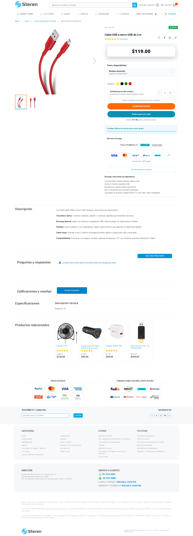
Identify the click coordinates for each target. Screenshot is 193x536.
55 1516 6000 (108, 474)
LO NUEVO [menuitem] (123, 13)
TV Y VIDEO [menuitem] (48, 13)
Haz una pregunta (154, 255)
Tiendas (101, 445)
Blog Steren (103, 457)
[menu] (96, 14)
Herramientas (27, 442)
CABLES (26, 21)
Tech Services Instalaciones (109, 442)
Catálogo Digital (105, 448)
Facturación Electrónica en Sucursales (114, 439)
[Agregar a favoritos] (159, 37)
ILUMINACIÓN (64, 436)
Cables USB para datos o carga (45, 21)
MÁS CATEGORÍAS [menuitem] (144, 13)
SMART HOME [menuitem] (26, 13)
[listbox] (126, 84)
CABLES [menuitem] (83, 13)
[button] (141, 72)
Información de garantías (147, 448)
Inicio (17, 21)
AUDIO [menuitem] (66, 13)
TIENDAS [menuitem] (171, 13)
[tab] (58, 431)
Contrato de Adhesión (145, 436)
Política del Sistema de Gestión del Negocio (112, 452)
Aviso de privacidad (144, 445)
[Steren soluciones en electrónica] (26, 4)
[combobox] (94, 5)
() (124, 39)
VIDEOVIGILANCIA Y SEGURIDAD (32, 455)
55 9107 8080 (109, 478)
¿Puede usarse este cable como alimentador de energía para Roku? (89, 263)
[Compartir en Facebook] (164, 37)
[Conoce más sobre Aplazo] (158, 155)
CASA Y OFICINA (65, 442)
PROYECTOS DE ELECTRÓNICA (70, 445)
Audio (24, 436)
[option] (117, 83)
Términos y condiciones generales (150, 451)
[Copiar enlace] (175, 37)
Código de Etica (143, 439)
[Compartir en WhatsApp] (170, 37)
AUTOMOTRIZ (65, 448)
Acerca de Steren (105, 436)
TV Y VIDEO (25, 451)
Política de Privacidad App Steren (150, 442)
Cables (24, 445)
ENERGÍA (63, 439)
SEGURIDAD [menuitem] (103, 13)
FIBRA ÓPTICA (65, 451)
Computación (27, 439)
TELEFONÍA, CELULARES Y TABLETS (34, 448)
